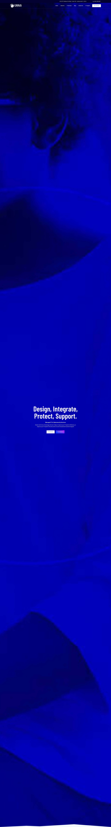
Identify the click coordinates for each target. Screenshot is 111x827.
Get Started (96, 5)
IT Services (69, 5)
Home (57, 5)
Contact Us (81, 5)
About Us (62, 5)
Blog (75, 5)
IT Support (88, 5)
